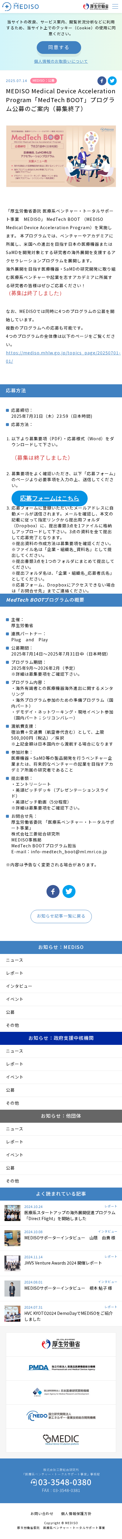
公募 (10, 1012)
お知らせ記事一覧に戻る (61, 916)
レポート (15, 973)
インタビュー (19, 986)
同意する (59, 47)
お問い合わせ (42, 1513)
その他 (12, 1025)
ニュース (14, 960)
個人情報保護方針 (76, 1513)
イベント (15, 999)
